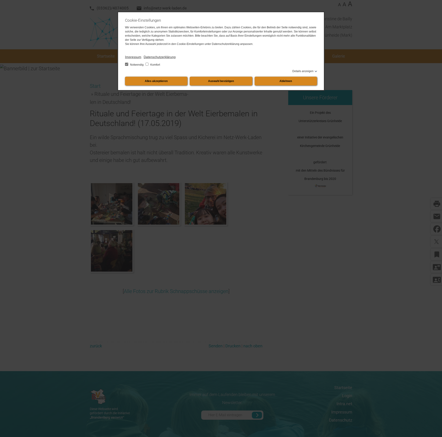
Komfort (155, 64)
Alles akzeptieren (156, 81)
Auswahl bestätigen (221, 81)
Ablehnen (285, 81)
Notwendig (136, 64)
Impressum (133, 57)
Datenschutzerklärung (160, 57)
